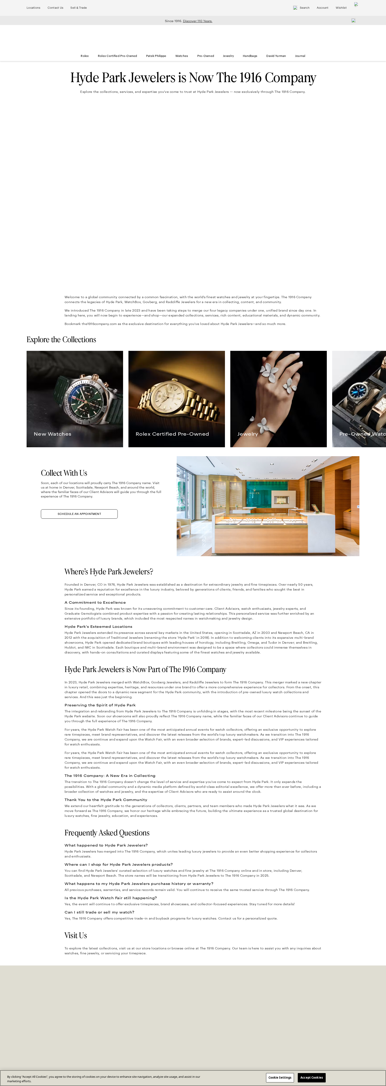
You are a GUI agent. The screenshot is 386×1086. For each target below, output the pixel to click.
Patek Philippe (156, 56)
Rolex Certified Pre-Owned (117, 56)
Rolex (85, 56)
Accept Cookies (311, 1078)
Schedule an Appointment (79, 514)
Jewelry (228, 56)
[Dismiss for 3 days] (352, 20)
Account (323, 7)
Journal (300, 56)
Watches (181, 56)
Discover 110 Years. (197, 21)
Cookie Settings (280, 1078)
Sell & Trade (78, 7)
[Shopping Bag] (356, 8)
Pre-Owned (205, 56)
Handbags (250, 56)
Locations (33, 7)
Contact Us (55, 7)
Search (305, 7)
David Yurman (276, 56)
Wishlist (341, 7)
